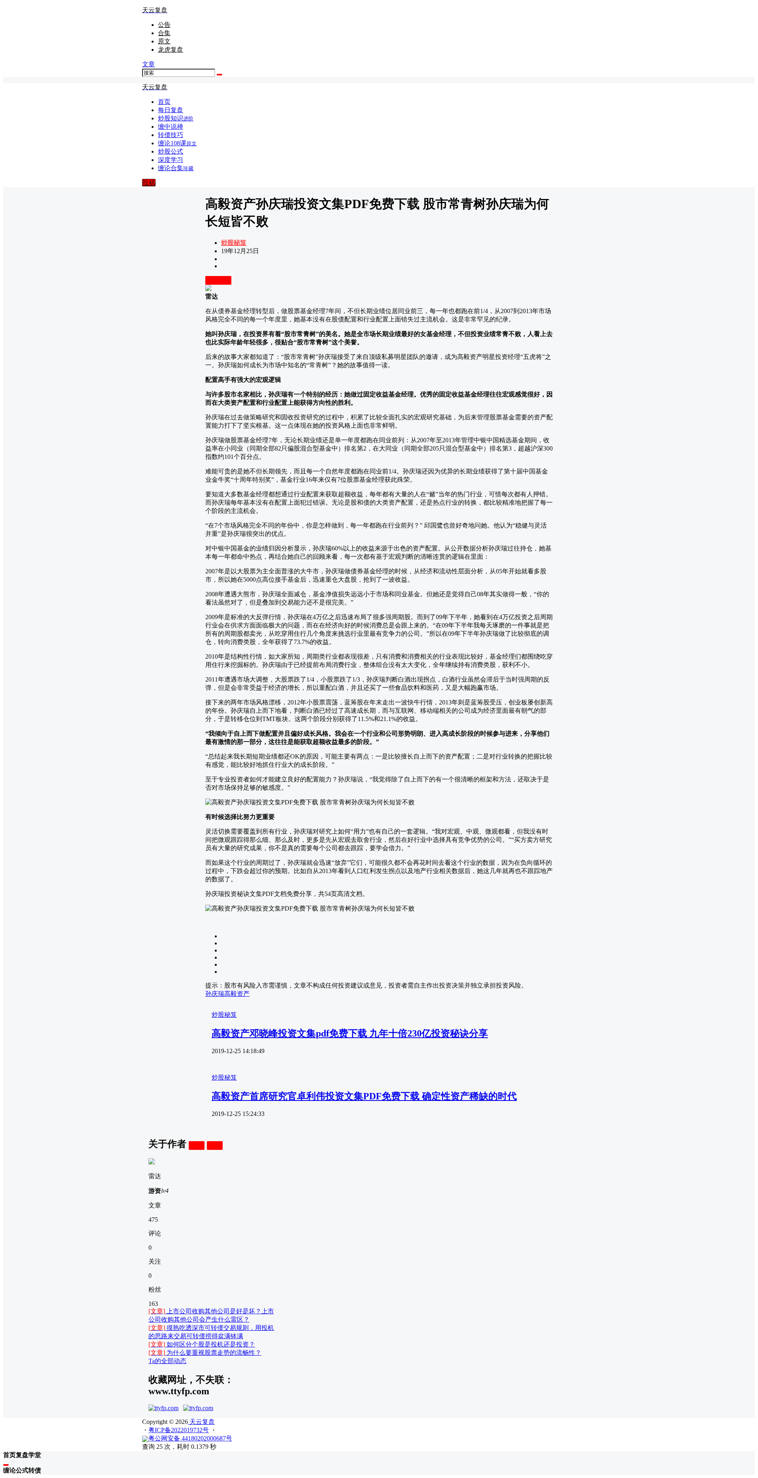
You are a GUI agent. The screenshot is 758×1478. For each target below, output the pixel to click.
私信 (215, 1145)
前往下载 (218, 280)
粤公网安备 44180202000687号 (190, 1438)
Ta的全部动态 (167, 1361)
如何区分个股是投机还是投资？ (201, 1344)
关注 (196, 1145)
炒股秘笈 (233, 242)
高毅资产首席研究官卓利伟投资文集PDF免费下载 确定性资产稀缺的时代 (364, 1096)
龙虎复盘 (170, 49)
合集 (164, 33)
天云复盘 (201, 1421)
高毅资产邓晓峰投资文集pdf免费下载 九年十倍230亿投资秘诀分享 (350, 1033)
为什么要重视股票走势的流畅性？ (204, 1352)
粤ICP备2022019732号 (178, 1430)
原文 (164, 41)
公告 (164, 24)
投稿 (149, 182)
